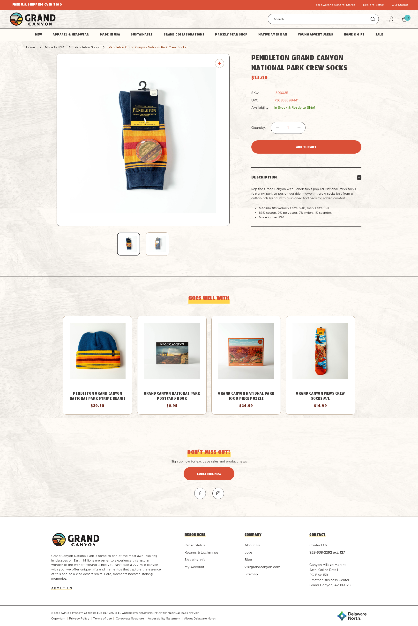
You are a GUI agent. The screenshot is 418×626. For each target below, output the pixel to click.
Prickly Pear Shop (231, 35)
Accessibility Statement (164, 618)
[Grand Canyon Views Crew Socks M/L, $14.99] (320, 351)
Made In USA (110, 35)
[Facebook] (200, 493)
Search (373, 19)
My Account (194, 567)
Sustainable (141, 35)
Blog (248, 559)
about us (62, 588)
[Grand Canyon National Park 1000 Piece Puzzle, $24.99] (246, 351)
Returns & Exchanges (201, 552)
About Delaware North (200, 618)
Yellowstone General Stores (335, 4)
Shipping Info (195, 559)
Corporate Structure (130, 618)
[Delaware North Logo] (352, 615)
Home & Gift (354, 35)
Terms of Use (102, 618)
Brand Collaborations (184, 35)
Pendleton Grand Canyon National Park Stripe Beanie (98, 396)
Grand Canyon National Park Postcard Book (172, 396)
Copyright (58, 618)
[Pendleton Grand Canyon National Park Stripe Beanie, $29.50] (97, 351)
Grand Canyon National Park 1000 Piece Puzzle (246, 396)
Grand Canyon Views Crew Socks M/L (320, 396)
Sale (379, 35)
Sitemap (251, 574)
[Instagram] (218, 493)
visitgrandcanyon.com (262, 567)
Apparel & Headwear (71, 35)
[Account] (391, 18)
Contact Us (318, 545)
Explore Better (373, 4)
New (38, 35)
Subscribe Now (209, 474)
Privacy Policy (79, 618)
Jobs (249, 552)
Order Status (195, 545)
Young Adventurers (315, 35)
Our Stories (400, 4)
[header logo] (33, 19)
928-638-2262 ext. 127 (327, 552)
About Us (252, 545)
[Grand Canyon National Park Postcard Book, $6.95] (171, 351)
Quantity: (258, 128)
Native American (272, 35)
